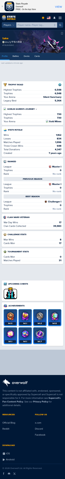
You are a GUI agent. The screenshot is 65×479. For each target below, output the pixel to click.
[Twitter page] (14, 473)
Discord (39, 428)
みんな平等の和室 (13, 42)
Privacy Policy (40, 401)
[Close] (2, 6)
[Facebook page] (3, 473)
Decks (27, 56)
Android (10, 459)
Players (7, 25)
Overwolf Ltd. (16, 468)
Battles (16, 56)
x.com (38, 422)
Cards (37, 56)
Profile (5, 56)
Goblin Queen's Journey (21, 109)
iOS (7, 453)
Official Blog (8, 422)
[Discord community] (9, 473)
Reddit (5, 428)
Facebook (40, 434)
